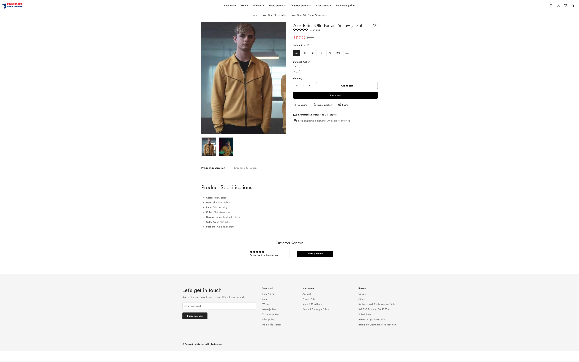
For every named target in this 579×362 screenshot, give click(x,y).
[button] (572, 5)
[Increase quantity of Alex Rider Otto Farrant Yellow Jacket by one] (309, 85)
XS (296, 53)
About (361, 299)
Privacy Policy (309, 299)
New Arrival (230, 5)
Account (306, 294)
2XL (338, 53)
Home (254, 15)
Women (257, 5)
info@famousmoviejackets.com (377, 324)
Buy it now (335, 95)
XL (330, 53)
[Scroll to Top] (573, 345)
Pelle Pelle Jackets (346, 5)
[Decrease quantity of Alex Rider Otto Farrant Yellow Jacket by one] (296, 85)
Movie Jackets (276, 5)
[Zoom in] (279, 28)
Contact (362, 294)
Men (243, 5)
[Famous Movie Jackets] (13, 5)
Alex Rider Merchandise (274, 15)
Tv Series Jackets (299, 5)
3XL (347, 53)
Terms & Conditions (312, 304)
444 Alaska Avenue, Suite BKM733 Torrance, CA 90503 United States (376, 309)
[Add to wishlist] (374, 25)
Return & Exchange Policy (315, 309)
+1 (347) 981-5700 (372, 319)
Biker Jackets (322, 5)
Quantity (297, 78)
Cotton (297, 69)
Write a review (315, 253)
